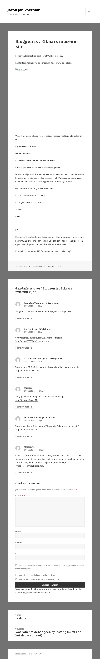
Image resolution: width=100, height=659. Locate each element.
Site (17, 553)
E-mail (18, 542)
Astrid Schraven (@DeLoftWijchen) (43, 358)
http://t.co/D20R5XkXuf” (27, 370)
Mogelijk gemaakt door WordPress (29, 654)
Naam (18, 531)
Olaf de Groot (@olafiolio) (37, 328)
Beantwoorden (24, 318)
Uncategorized (55, 266)
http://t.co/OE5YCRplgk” (27, 341)
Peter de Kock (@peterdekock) (40, 417)
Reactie (20, 495)
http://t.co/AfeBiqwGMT (59, 311)
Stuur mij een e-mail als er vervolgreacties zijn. (37, 575)
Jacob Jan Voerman (24, 9)
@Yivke (28, 387)
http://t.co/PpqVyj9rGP (26, 429)
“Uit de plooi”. (65, 63)
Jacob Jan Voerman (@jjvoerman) (42, 302)
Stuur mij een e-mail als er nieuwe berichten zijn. (38, 579)
